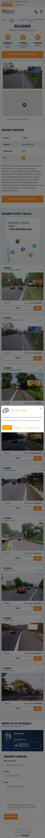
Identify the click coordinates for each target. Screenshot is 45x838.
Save (7, 427)
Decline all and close (32, 427)
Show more (18, 427)
